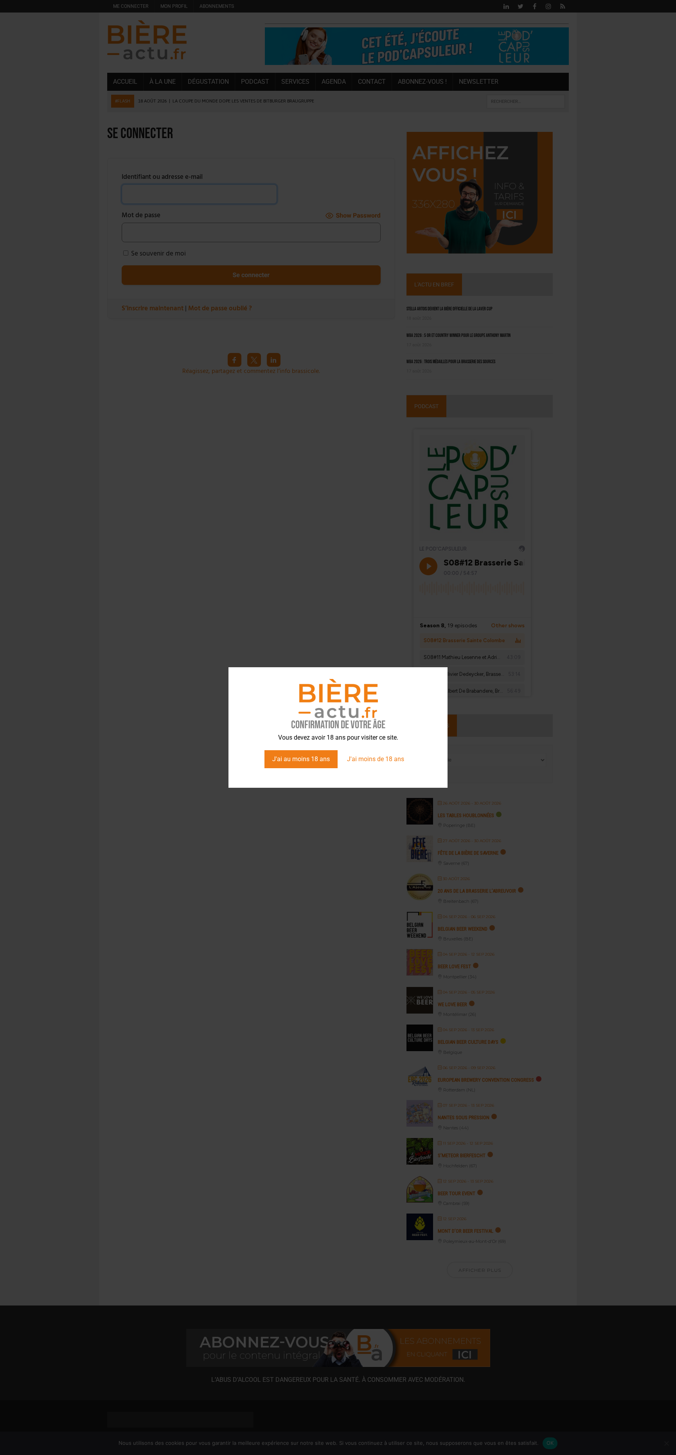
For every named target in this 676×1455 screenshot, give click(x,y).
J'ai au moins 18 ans (301, 759)
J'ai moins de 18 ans (375, 759)
